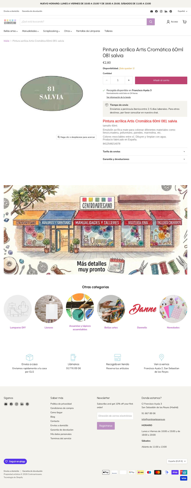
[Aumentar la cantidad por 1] (129, 80)
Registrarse (105, 425)
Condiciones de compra (62, 408)
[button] (173, 22)
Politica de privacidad (61, 403)
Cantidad (107, 73)
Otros (67, 31)
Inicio (6, 41)
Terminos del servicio (60, 438)
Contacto (54, 421)
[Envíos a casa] (29, 363)
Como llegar (56, 412)
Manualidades (29, 31)
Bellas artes (10, 31)
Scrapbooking (50, 31)
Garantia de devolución (32, 11)
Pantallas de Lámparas (88, 31)
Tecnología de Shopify (13, 477)
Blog (52, 416)
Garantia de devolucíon (61, 429)
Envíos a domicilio (11, 11)
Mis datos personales (60, 434)
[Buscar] (151, 21)
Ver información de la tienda (119, 97)
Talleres (108, 31)
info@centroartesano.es (153, 419)
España (175, 461)
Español (181, 11)
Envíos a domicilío (59, 425)
